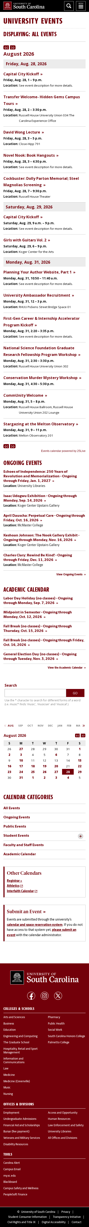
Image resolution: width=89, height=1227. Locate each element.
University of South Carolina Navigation (81, 6)
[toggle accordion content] (80, 836)
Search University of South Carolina (69, 6)
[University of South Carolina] (44, 977)
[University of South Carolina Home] (23, 5)
